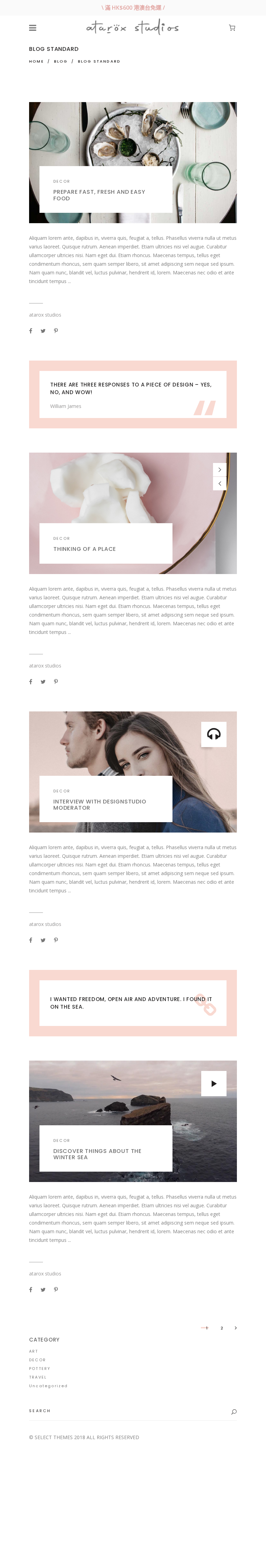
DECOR (61, 181)
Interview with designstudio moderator (100, 805)
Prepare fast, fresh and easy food (99, 195)
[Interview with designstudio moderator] (133, 772)
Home (36, 61)
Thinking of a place (84, 549)
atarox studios (45, 314)
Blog (61, 61)
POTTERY (40, 1368)
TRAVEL (38, 1377)
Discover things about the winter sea (97, 1154)
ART (33, 1351)
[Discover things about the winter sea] (133, 1121)
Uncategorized (48, 1386)
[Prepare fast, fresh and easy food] (133, 162)
